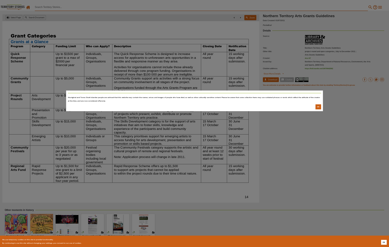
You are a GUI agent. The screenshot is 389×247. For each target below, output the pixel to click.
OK (318, 106)
